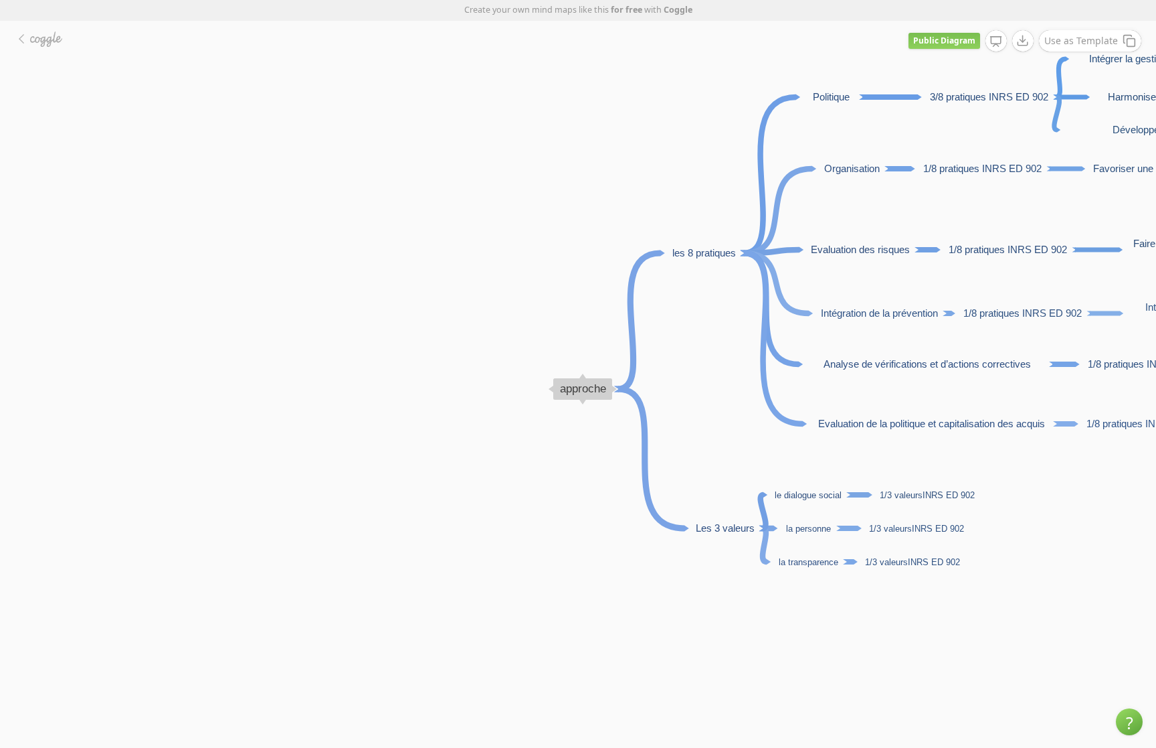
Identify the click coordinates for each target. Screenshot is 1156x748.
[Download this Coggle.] (1023, 41)
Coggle (678, 9)
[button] (1129, 721)
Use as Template (1081, 40)
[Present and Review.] (996, 41)
